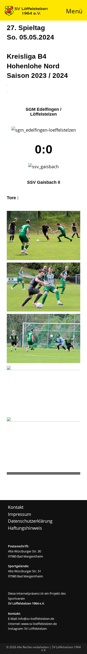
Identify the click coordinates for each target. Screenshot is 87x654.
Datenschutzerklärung (30, 521)
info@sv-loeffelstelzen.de (36, 618)
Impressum (19, 514)
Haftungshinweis (25, 528)
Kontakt (15, 507)
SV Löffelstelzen (35, 628)
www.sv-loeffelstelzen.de (39, 624)
